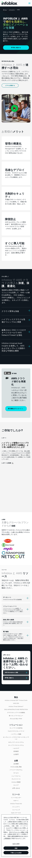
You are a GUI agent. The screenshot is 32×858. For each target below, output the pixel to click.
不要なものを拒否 (16, 853)
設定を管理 (16, 844)
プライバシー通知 (18, 832)
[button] (29, 3)
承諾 (16, 848)
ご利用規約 (6, 838)
